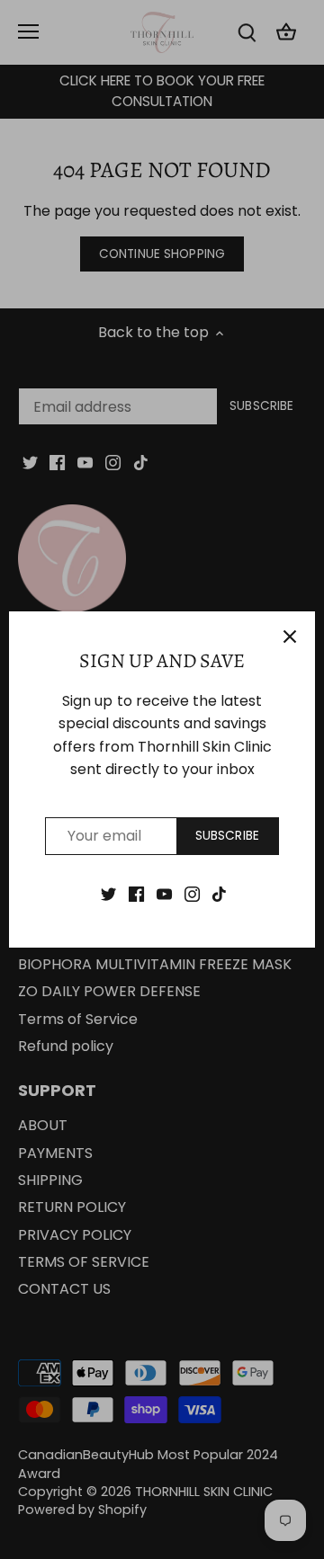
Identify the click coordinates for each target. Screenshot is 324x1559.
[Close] (290, 636)
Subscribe (227, 835)
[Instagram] (192, 894)
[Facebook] (136, 894)
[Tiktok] (219, 894)
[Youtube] (164, 894)
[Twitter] (108, 894)
